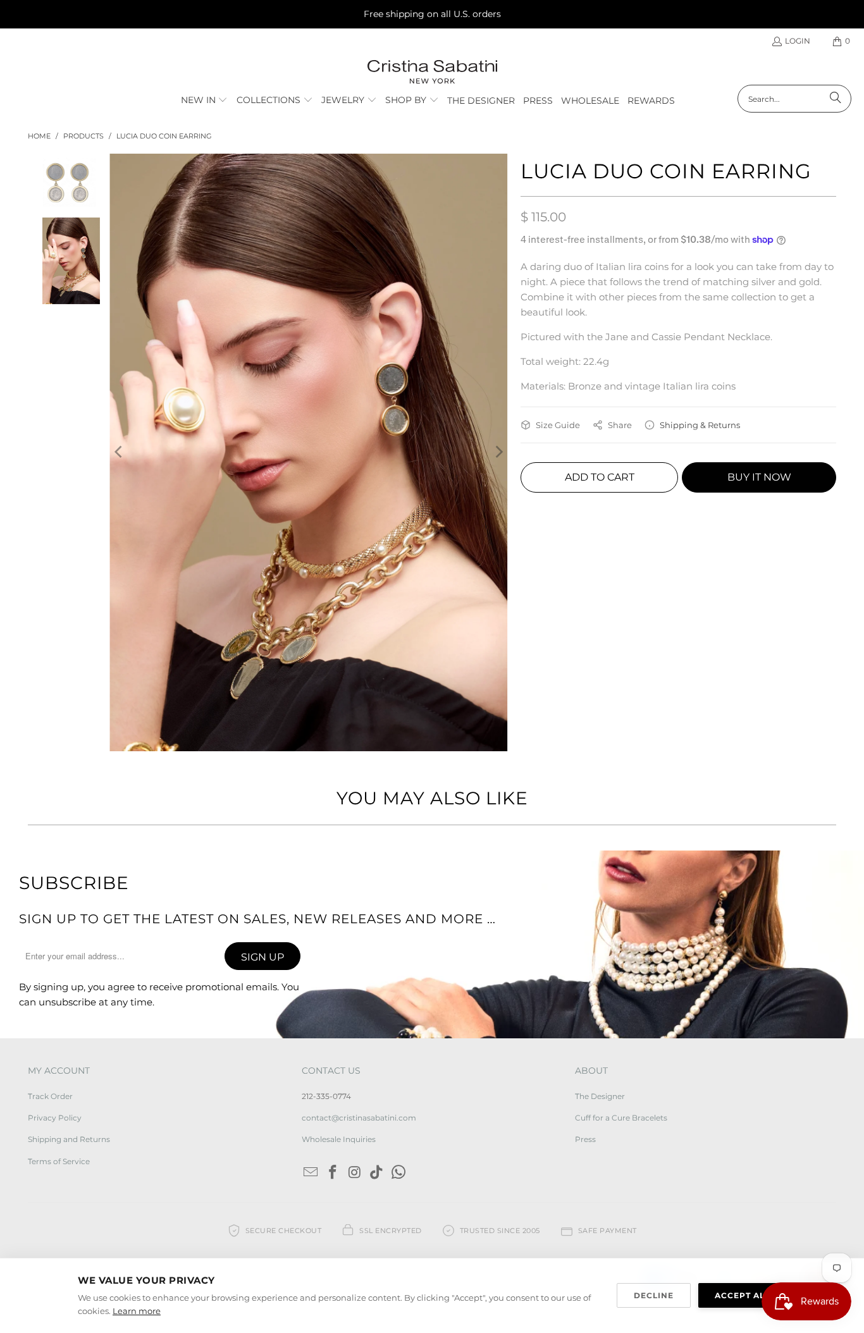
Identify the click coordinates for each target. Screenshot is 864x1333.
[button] (204, 100)
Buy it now (759, 477)
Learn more (137, 1311)
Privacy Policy (55, 1117)
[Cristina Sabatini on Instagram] (354, 1173)
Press (585, 1139)
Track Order (50, 1096)
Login (797, 41)
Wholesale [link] (590, 100)
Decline (654, 1295)
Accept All (742, 1295)
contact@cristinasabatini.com (359, 1117)
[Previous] (119, 452)
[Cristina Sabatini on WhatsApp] (398, 1173)
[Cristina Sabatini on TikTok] (376, 1173)
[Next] (498, 452)
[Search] (835, 99)
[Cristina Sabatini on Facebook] (332, 1173)
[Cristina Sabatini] (432, 72)
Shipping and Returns (69, 1139)
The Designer (600, 1096)
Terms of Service (59, 1161)
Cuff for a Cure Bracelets (621, 1117)
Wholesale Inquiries (339, 1139)
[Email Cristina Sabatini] (311, 1173)
